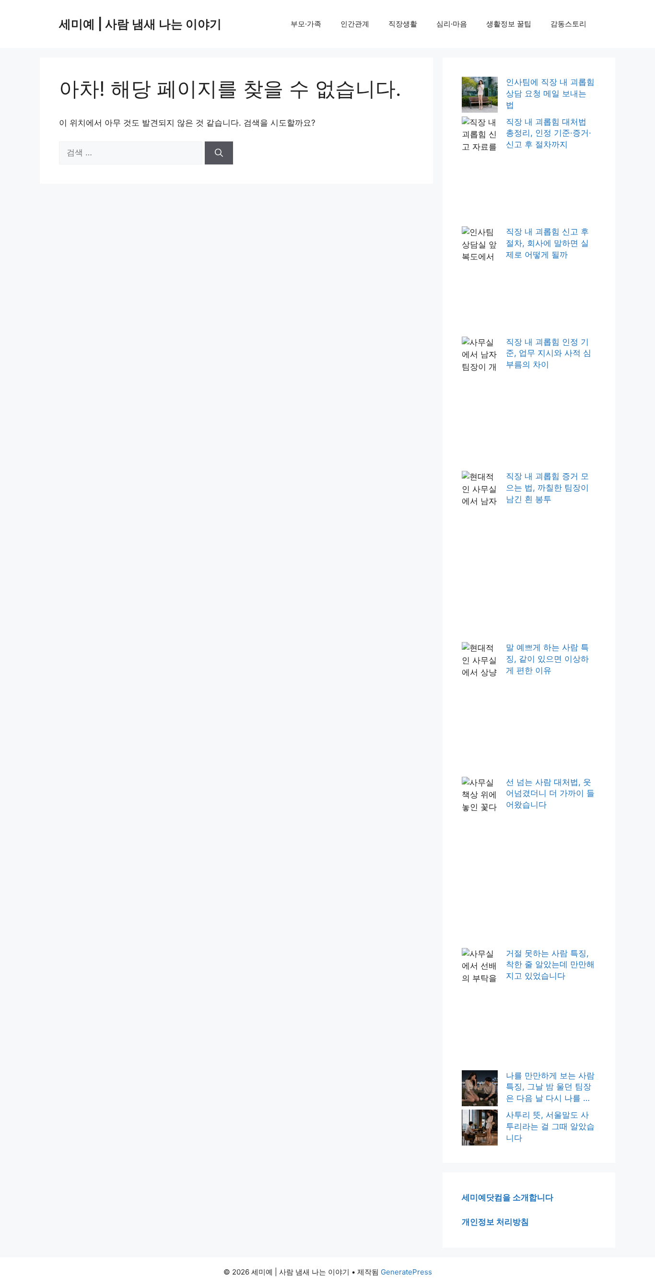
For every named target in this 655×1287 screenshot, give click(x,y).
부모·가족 (306, 23)
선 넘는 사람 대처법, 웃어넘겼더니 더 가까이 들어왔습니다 (550, 793)
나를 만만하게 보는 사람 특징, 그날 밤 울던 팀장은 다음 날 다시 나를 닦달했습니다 (550, 1087)
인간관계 (354, 23)
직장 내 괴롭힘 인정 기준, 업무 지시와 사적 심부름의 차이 (548, 353)
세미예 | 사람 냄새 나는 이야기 (140, 24)
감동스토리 (568, 23)
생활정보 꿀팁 (508, 23)
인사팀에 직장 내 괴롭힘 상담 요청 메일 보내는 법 (550, 93)
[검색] (219, 152)
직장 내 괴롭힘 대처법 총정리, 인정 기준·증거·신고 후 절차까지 (548, 133)
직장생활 (402, 23)
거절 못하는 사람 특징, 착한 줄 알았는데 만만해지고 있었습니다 (550, 964)
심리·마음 (451, 23)
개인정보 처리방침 (495, 1222)
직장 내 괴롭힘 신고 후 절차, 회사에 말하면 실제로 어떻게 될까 (547, 243)
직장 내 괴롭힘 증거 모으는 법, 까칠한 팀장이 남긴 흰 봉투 (547, 487)
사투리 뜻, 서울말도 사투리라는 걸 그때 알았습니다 (550, 1126)
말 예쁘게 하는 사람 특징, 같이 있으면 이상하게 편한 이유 (547, 659)
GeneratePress (406, 1271)
